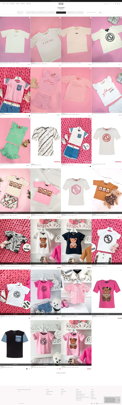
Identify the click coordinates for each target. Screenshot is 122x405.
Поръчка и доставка (78, 391)
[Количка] (119, 3)
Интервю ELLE (93, 397)
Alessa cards (92, 391)
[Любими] (115, 3)
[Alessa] (61, 3)
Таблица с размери (48, 394)
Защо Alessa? (93, 394)
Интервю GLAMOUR (93, 398)
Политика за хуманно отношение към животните (82, 397)
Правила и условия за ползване (80, 394)
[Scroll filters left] (25, 13)
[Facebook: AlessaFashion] (18, 391)
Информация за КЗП (79, 398)
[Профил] (117, 3)
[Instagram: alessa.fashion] (20, 391)
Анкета (62, 394)
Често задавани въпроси (49, 391)
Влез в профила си (63, 391)
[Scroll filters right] (84, 13)
